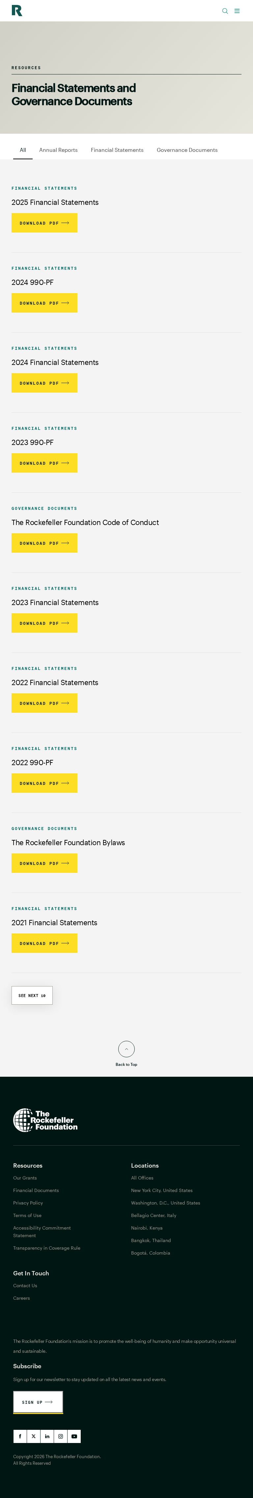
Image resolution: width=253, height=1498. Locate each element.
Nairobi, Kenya (147, 1228)
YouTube (74, 1436)
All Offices (142, 1177)
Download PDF (39, 223)
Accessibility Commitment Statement (42, 1231)
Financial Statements (117, 150)
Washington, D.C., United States (165, 1203)
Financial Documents (36, 1190)
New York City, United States (162, 1190)
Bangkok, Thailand (151, 1240)
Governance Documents (187, 150)
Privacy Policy (28, 1203)
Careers (21, 1298)
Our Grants (25, 1177)
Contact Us (25, 1285)
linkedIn (47, 1436)
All (23, 150)
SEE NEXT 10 (32, 995)
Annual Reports (58, 150)
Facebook (20, 1436)
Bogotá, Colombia (150, 1253)
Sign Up (32, 1402)
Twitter (33, 1436)
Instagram (60, 1436)
